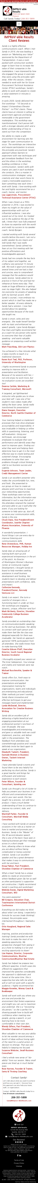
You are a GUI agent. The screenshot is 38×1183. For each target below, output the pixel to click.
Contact (6, 1091)
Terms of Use (19, 1160)
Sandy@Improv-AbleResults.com (19, 1100)
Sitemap (19, 1166)
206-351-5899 (27, 19)
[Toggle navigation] (19, 24)
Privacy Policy (19, 1163)
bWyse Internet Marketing (28, 1181)
